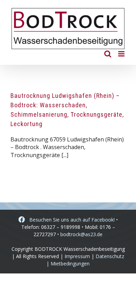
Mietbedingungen (70, 263)
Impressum (77, 256)
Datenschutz (110, 256)
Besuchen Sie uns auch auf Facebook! (70, 219)
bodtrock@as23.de (81, 234)
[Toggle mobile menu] (122, 53)
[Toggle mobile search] (107, 53)
